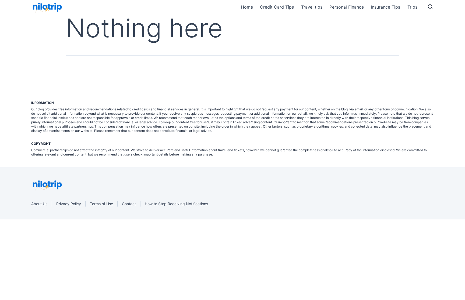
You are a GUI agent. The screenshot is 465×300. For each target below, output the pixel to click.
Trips (412, 7)
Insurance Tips (385, 7)
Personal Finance (346, 7)
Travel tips (311, 7)
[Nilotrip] (46, 8)
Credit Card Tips (277, 7)
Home (247, 7)
